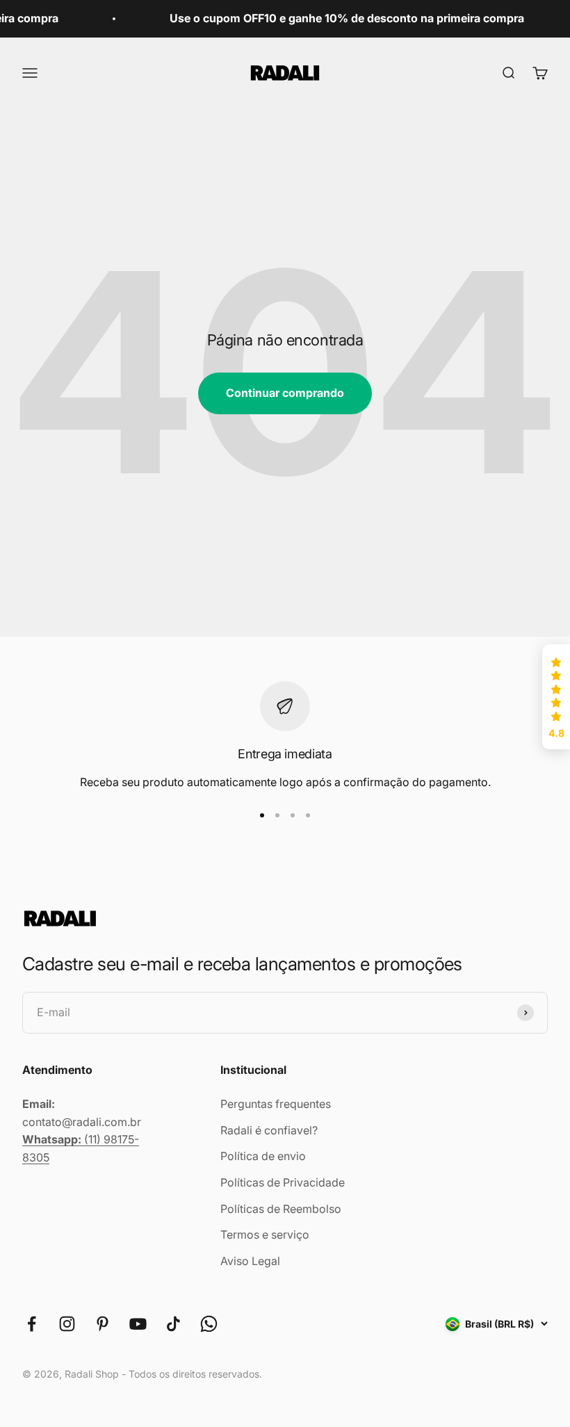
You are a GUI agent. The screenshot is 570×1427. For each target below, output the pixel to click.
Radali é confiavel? (269, 1130)
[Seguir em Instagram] (67, 1323)
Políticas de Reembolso (280, 1209)
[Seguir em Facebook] (31, 1323)
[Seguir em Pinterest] (102, 1323)
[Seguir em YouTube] (138, 1323)
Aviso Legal (250, 1261)
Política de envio (263, 1156)
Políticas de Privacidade (282, 1182)
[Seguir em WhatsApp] (209, 1323)
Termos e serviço (264, 1234)
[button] (556, 697)
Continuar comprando (285, 393)
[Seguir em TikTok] (173, 1323)
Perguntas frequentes (275, 1104)
